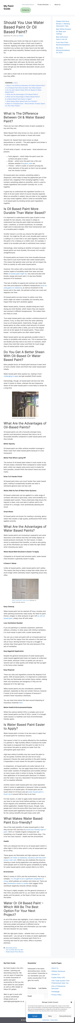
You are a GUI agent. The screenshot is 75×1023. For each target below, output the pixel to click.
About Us (57, 4)
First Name (32, 988)
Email (30, 996)
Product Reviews (43, 4)
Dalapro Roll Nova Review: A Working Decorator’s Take (63, 23)
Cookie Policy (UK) (58, 977)
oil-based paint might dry (18, 274)
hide (15, 83)
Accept (34, 1016)
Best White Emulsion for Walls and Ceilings (63, 31)
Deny (50, 1016)
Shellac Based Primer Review (14, 952)
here (20, 703)
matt (30, 163)
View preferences (65, 1016)
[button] (71, 1002)
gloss (26, 163)
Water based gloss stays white (20, 600)
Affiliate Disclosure (58, 971)
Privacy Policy (54, 1020)
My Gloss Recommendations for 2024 (63, 50)
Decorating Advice (28, 4)
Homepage (55, 991)
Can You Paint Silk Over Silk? (14, 949)
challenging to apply (11, 376)
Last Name (42, 988)
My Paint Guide (9, 7)
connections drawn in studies (18, 883)
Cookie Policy (45, 1020)
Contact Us (25, 10)
